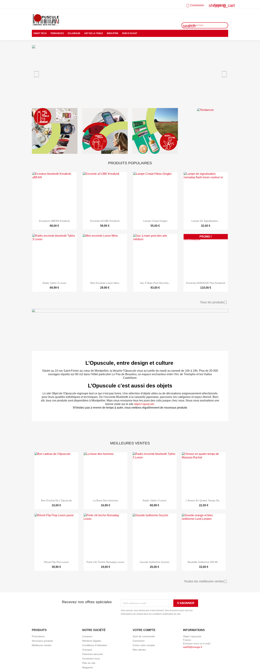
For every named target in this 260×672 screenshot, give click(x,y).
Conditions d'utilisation (94, 645)
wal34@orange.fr (192, 647)
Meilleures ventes (41, 645)
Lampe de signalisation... (205, 220)
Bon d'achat (129, 33)
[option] (130, 75)
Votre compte (144, 630)
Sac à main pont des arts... (155, 283)
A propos (87, 649)
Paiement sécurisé (92, 654)
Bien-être (112, 33)
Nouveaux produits (42, 640)
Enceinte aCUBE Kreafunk (105, 220)
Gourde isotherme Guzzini (154, 562)
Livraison (87, 636)
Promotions (38, 636)
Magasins (87, 667)
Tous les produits (213, 302)
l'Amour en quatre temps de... (203, 500)
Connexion (139, 640)
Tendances (57, 33)
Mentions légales (91, 640)
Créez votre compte (144, 645)
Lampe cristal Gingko (155, 220)
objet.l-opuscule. (144, 404)
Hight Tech (40, 33)
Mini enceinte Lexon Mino (104, 283)
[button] (46, 76)
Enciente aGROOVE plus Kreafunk (205, 283)
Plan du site (88, 663)
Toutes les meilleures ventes (205, 581)
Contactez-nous (42, 4)
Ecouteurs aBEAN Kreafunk (54, 220)
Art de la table (93, 33)
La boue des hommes (105, 500)
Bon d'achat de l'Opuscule (56, 500)
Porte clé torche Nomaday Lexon (105, 562)
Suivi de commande (144, 636)
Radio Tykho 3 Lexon (54, 283)
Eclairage (74, 33)
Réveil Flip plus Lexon (56, 562)
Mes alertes (139, 649)
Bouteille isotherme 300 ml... (204, 562)
